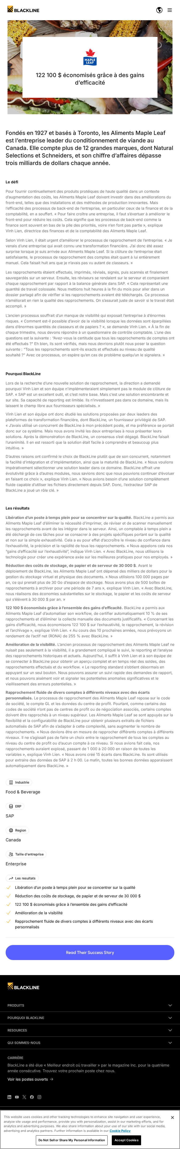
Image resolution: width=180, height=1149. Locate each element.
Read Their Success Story (90, 952)
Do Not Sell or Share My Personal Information (71, 1140)
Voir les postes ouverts (28, 1079)
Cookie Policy (120, 1131)
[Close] (172, 1117)
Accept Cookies (127, 1140)
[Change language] (159, 10)
